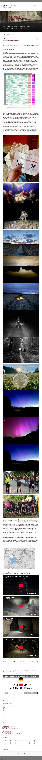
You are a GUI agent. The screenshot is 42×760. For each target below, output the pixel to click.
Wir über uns (13, 28)
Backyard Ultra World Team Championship (16, 532)
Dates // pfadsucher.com (18, 31)
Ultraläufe (15, 26)
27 (34, 744)
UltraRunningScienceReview (8, 31)
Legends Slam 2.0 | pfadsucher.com (9, 733)
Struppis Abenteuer (22, 26)
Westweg (20, 525)
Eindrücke (17, 23)
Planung (8, 26)
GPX (21, 28)
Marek (31, 60)
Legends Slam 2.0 (6, 726)
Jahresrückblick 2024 (25, 670)
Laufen (14, 670)
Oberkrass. (5, 727)
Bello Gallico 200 (19, 733)
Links (35, 23)
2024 (4, 39)
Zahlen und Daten (23, 23)
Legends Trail (19, 47)
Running (4, 671)
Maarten (15, 572)
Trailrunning (9, 671)
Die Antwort (12, 23)
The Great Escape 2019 (20, 734)
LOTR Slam (27, 118)
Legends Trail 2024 (6, 117)
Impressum (26, 28)
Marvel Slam (5, 122)
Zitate (4, 26)
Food (8, 28)
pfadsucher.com (9, 6)
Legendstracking (34, 670)
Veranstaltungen (6, 23)
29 (10, 745)
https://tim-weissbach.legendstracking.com (10, 698)
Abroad (5, 28)
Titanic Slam (31, 121)
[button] (21, 158)
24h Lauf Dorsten (12, 529)
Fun (12, 26)
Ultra (12, 671)
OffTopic (17, 28)
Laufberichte (11, 670)
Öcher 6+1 (28, 26)
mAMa (19, 111)
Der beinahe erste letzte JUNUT (8, 728)
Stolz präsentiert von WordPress (21, 753)
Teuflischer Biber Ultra (16, 114)
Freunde (33, 26)
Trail (6, 671)
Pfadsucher (17, 40)
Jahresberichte (30, 23)
